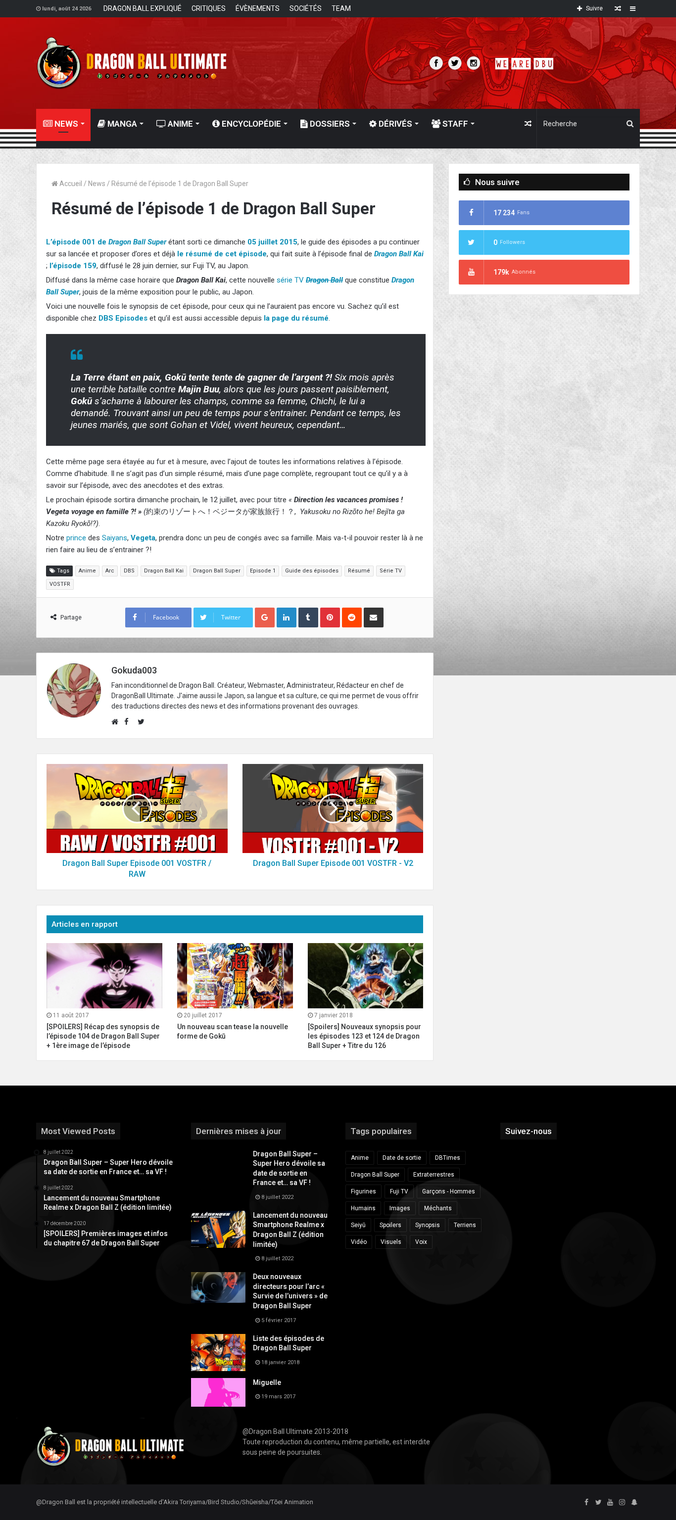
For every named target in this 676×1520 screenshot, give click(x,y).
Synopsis (427, 1225)
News (96, 184)
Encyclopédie (250, 124)
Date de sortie (402, 1157)
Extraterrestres (433, 1174)
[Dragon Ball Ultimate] (132, 63)
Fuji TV (399, 1191)
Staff (454, 124)
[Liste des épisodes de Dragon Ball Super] (218, 1352)
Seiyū (358, 1225)
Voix (421, 1241)
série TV (290, 280)
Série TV (391, 571)
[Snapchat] (634, 1503)
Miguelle (267, 1382)
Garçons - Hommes (448, 1191)
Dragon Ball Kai (164, 571)
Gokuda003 (134, 670)
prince (76, 537)
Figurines (363, 1191)
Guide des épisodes (311, 571)
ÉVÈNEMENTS (258, 8)
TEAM (341, 8)
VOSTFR (59, 584)
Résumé (359, 571)
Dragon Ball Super (217, 571)
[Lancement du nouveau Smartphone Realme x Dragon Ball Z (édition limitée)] (218, 1229)
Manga (121, 124)
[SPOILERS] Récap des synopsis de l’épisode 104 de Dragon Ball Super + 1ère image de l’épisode (103, 1036)
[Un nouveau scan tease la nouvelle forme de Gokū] (235, 975)
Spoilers (390, 1225)
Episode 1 (263, 571)
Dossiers (329, 124)
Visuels (391, 1241)
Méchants (438, 1208)
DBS (129, 571)
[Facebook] (586, 1503)
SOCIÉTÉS (306, 8)
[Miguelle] (218, 1392)
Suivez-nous (528, 1131)
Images (399, 1208)
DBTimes (447, 1157)
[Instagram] (622, 1503)
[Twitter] (598, 1503)
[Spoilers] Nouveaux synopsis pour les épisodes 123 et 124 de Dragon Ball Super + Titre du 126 (364, 1036)
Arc (109, 571)
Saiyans (114, 537)
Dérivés (394, 124)
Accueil (70, 184)
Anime (179, 124)
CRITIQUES (209, 8)
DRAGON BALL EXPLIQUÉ (142, 8)
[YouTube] (610, 1503)
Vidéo (359, 1241)
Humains (363, 1208)
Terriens (465, 1225)
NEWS (65, 124)
